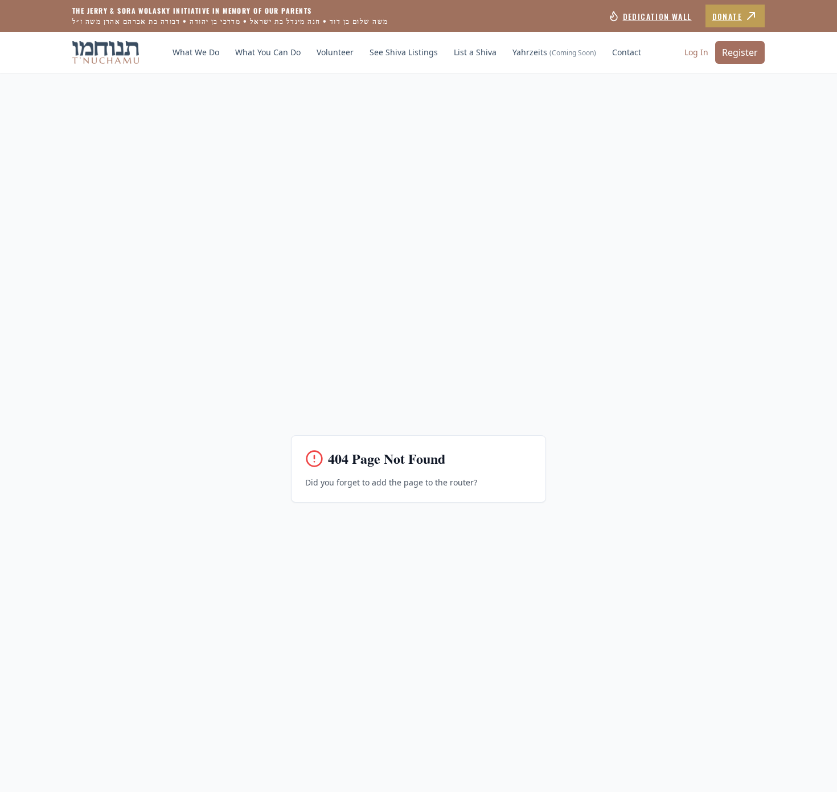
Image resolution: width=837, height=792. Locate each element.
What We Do (196, 52)
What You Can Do (268, 52)
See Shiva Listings (404, 52)
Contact (626, 52)
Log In (696, 52)
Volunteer (335, 52)
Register (740, 52)
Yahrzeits (554, 52)
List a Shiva (475, 52)
